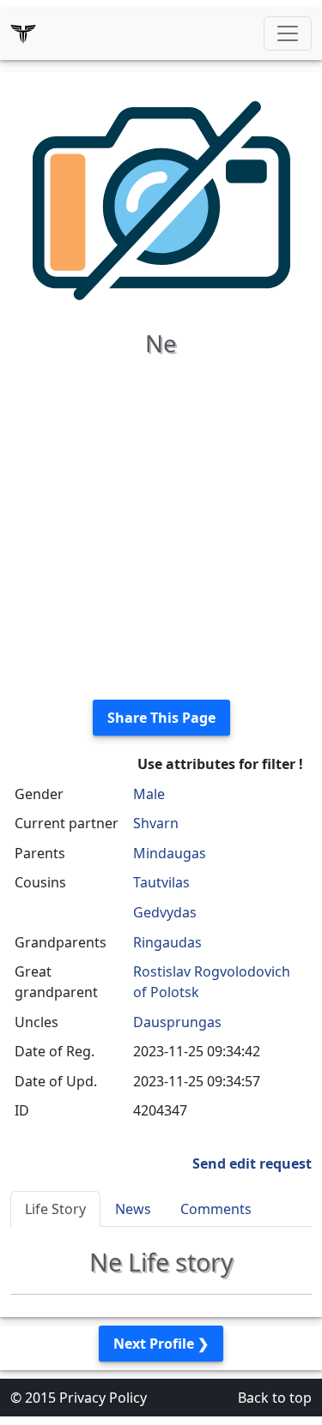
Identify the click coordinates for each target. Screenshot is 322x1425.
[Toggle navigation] (288, 33)
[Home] (23, 33)
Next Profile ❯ (161, 1343)
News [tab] (133, 1209)
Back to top (275, 1397)
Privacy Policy (103, 1397)
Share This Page (161, 717)
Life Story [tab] (55, 1209)
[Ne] (161, 198)
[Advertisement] (161, 525)
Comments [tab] (216, 1209)
